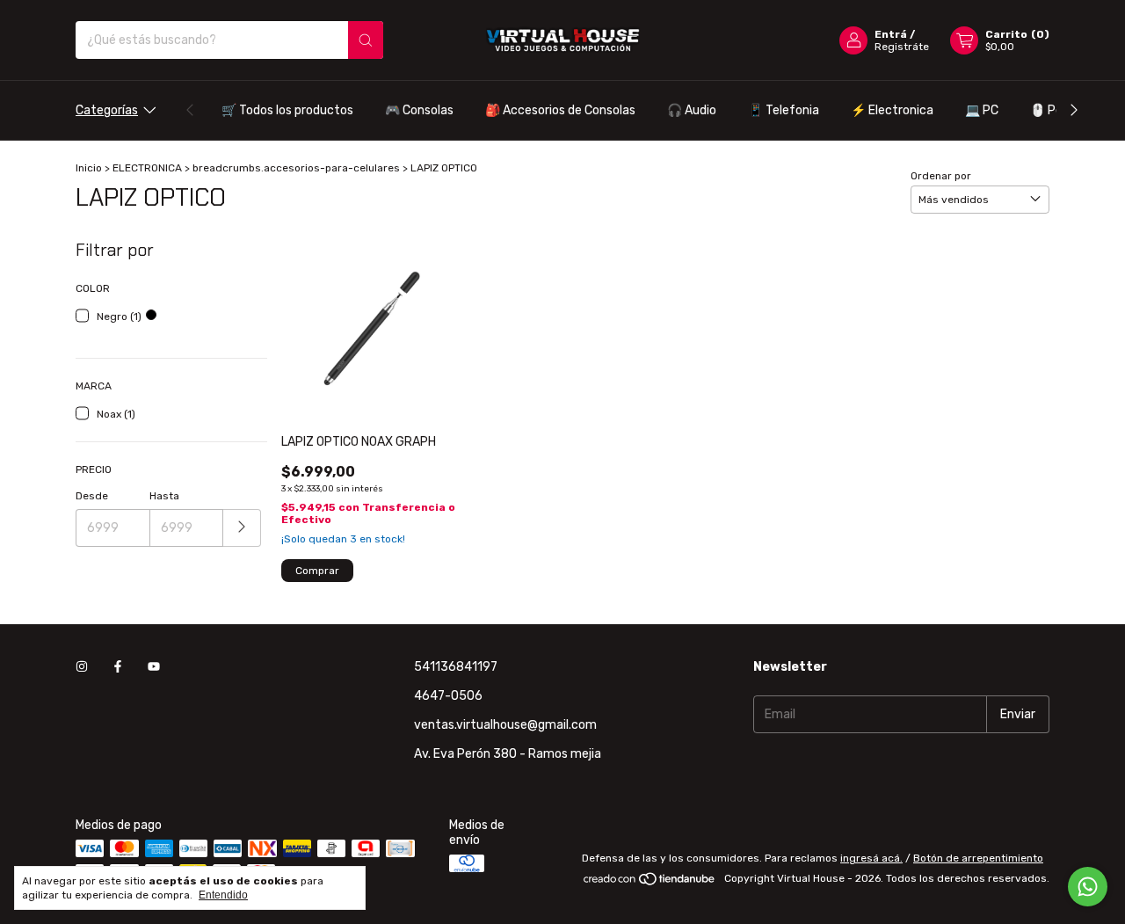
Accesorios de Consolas (560, 110)
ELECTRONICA (147, 168)
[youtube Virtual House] (154, 666)
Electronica (892, 110)
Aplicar (242, 528)
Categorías (107, 110)
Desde (92, 496)
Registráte (902, 46)
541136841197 (455, 666)
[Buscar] (365, 40)
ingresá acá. (871, 858)
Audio (691, 110)
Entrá (891, 34)
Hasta (164, 496)
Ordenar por (941, 176)
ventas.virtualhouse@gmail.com (505, 724)
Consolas (419, 110)
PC (981, 110)
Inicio (89, 168)
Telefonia (783, 110)
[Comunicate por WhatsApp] (1087, 886)
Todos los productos (287, 110)
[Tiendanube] (650, 883)
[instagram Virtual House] (82, 666)
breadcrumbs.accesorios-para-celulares (296, 168)
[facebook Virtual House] (118, 666)
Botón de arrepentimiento (978, 858)
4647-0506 (448, 695)
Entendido (223, 895)
